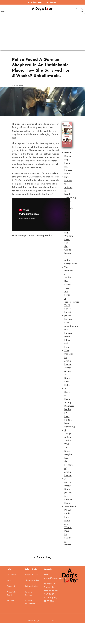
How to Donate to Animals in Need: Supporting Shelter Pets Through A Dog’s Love (70, 197)
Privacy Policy (31, 586)
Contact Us (11, 586)
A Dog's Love (38, 621)
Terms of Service (29, 593)
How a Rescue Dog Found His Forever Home (68, 163)
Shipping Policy (32, 580)
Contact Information (30, 602)
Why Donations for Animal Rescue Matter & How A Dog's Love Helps (69, 368)
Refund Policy (31, 574)
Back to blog (44, 557)
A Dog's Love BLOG (13, 593)
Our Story (11, 574)
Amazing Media (44, 235)
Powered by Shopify (50, 621)
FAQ (9, 580)
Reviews (10, 600)
